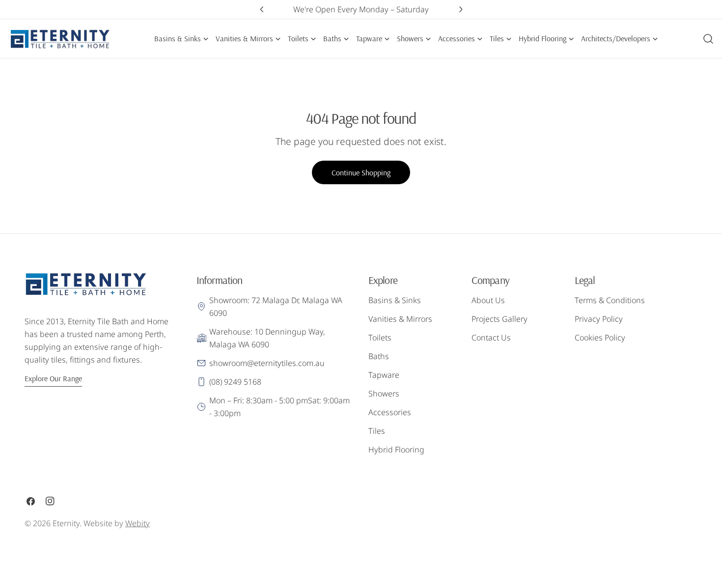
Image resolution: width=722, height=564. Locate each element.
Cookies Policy (600, 337)
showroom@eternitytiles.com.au (267, 363)
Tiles (376, 430)
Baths (378, 356)
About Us (488, 300)
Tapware (383, 374)
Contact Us (491, 337)
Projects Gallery (500, 318)
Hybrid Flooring (396, 449)
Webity (137, 523)
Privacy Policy (599, 318)
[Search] (708, 39)
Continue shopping (361, 172)
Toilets (379, 337)
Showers (383, 393)
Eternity (66, 523)
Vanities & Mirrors (400, 318)
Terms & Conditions (610, 300)
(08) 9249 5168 (235, 381)
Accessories (389, 412)
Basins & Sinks (394, 300)
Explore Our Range (53, 378)
